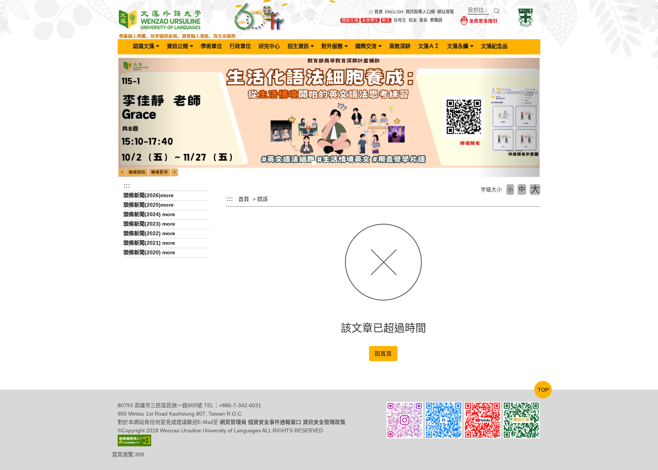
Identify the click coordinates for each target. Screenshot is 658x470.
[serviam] (525, 17)
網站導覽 (445, 12)
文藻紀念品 (494, 46)
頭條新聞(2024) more (149, 214)
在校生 (400, 20)
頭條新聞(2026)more (148, 195)
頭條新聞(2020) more (149, 252)
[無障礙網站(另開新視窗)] (134, 440)
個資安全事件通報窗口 (274, 422)
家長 (423, 20)
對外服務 (332, 46)
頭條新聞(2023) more (149, 224)
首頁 (378, 12)
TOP (543, 390)
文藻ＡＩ (428, 46)
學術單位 (211, 46)
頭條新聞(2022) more (149, 233)
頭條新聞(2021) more (149, 243)
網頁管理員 (233, 422)
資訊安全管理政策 (324, 422)
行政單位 (240, 46)
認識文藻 (143, 46)
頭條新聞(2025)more (148, 205)
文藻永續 (457, 46)
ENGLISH (394, 12)
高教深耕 (399, 46)
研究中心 (269, 46)
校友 (413, 20)
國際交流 (366, 46)
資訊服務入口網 (420, 12)
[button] (150, 117)
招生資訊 (298, 46)
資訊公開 (177, 46)
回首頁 (383, 354)
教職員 (436, 20)
